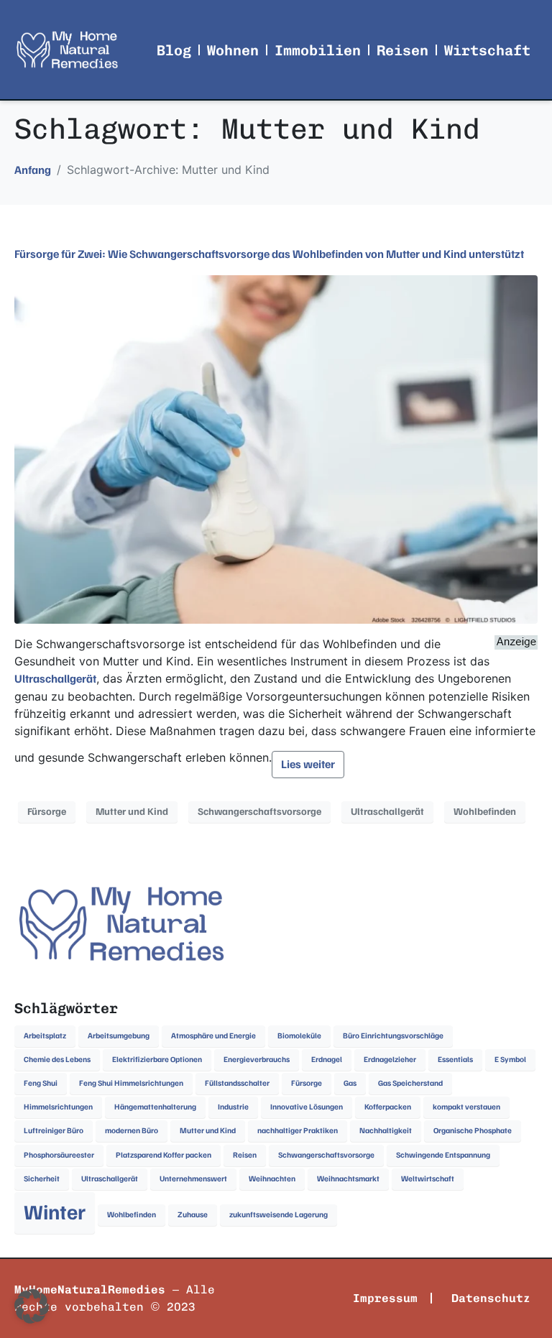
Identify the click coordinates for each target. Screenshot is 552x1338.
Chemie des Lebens (57, 1060)
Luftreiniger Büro (53, 1131)
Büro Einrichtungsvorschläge (393, 1036)
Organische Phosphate (472, 1131)
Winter (55, 1212)
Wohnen (233, 50)
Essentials (455, 1060)
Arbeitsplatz (45, 1036)
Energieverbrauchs (257, 1060)
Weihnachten (272, 1179)
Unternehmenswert (193, 1179)
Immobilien (318, 50)
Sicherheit (42, 1179)
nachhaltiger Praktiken (297, 1131)
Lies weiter (308, 764)
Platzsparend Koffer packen (163, 1155)
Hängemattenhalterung (155, 1107)
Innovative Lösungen (306, 1107)
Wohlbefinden (485, 811)
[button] (31, 1306)
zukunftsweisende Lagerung (278, 1215)
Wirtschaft (487, 50)
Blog (174, 50)
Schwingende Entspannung (443, 1155)
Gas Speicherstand (410, 1083)
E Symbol (510, 1060)
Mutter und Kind (132, 811)
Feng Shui (41, 1083)
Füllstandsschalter (237, 1083)
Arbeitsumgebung (119, 1036)
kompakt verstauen (466, 1107)
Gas (350, 1083)
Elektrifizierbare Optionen (157, 1060)
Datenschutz (490, 1298)
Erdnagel (326, 1060)
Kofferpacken (387, 1107)
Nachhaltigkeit (385, 1131)
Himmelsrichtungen (58, 1107)
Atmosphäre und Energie (213, 1036)
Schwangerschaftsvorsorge (259, 811)
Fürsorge (46, 811)
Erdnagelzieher (390, 1060)
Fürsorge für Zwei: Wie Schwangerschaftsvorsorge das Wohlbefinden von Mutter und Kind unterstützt (269, 254)
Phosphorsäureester (59, 1155)
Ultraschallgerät (55, 679)
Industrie (233, 1107)
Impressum (385, 1298)
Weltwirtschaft (427, 1179)
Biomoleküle (299, 1036)
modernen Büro (131, 1131)
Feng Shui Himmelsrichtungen (131, 1083)
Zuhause (193, 1215)
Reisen (402, 50)
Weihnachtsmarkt (348, 1179)
